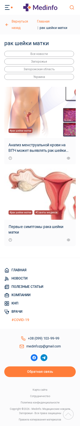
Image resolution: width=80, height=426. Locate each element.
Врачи (17, 312)
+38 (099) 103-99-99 (43, 338)
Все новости (39, 54)
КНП (15, 303)
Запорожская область (39, 69)
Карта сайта (40, 389)
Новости (20, 278)
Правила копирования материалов (40, 419)
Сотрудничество (40, 396)
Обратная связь (40, 372)
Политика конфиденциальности (40, 402)
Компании (21, 295)
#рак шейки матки (20, 130)
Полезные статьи (27, 287)
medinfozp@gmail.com (43, 346)
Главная (43, 21)
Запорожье (39, 61)
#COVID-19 (20, 320)
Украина (39, 77)
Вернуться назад (20, 24)
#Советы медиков (46, 212)
